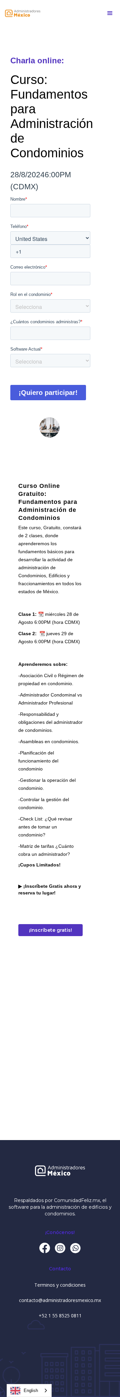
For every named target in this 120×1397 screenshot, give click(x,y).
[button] (110, 13)
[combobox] (29, 1390)
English (31, 1390)
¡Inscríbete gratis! (50, 930)
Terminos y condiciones (60, 1285)
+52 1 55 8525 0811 (60, 1315)
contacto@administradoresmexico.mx (60, 1300)
